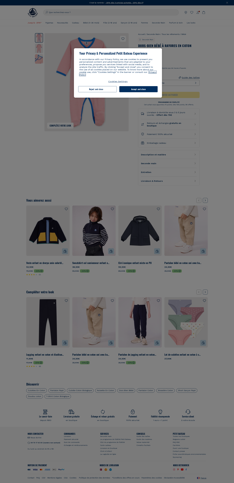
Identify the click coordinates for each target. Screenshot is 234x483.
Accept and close (138, 89)
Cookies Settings (118, 81)
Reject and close (96, 89)
